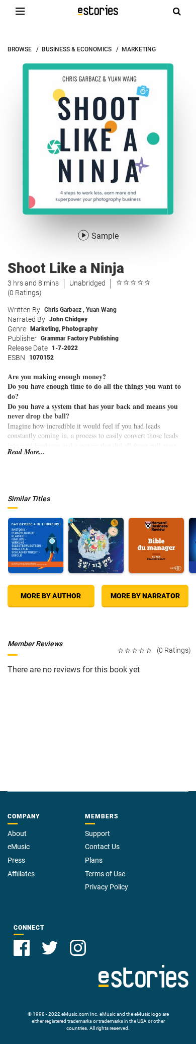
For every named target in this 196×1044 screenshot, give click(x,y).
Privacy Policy (106, 887)
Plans (94, 860)
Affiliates (21, 874)
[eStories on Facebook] (22, 948)
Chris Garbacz (64, 309)
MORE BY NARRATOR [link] (145, 596)
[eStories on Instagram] (78, 948)
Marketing (45, 328)
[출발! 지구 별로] (96, 545)
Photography (79, 328)
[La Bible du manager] (156, 545)
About (17, 833)
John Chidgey (68, 319)
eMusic (19, 847)
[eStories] (98, 10)
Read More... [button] (26, 452)
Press (16, 860)
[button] (20, 11)
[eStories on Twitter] (50, 948)
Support (97, 833)
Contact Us (102, 847)
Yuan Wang (101, 309)
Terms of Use (105, 874)
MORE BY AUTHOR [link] (51, 596)
